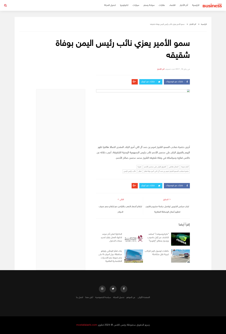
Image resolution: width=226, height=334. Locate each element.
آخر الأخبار (184, 5)
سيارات (136, 5)
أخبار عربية (184, 167)
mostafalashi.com (86, 325)
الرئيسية (195, 5)
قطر (140, 171)
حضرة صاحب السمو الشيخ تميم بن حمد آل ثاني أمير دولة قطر (166, 171)
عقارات (162, 5)
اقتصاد (172, 5)
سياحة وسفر (149, 5)
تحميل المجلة (110, 5)
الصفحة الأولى (144, 297)
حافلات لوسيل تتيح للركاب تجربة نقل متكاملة (157, 253)
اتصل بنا (79, 297)
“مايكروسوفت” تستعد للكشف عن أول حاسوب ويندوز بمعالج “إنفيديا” (158, 237)
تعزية (139, 167)
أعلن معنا (89, 297)
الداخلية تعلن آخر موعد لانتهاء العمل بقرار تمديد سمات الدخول (111, 237)
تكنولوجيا (124, 5)
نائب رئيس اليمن (130, 171)
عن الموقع (131, 297)
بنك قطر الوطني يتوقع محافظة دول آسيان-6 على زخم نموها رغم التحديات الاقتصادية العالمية (110, 256)
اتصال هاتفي (173, 167)
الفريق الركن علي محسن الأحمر (155, 167)
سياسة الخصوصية (103, 297)
